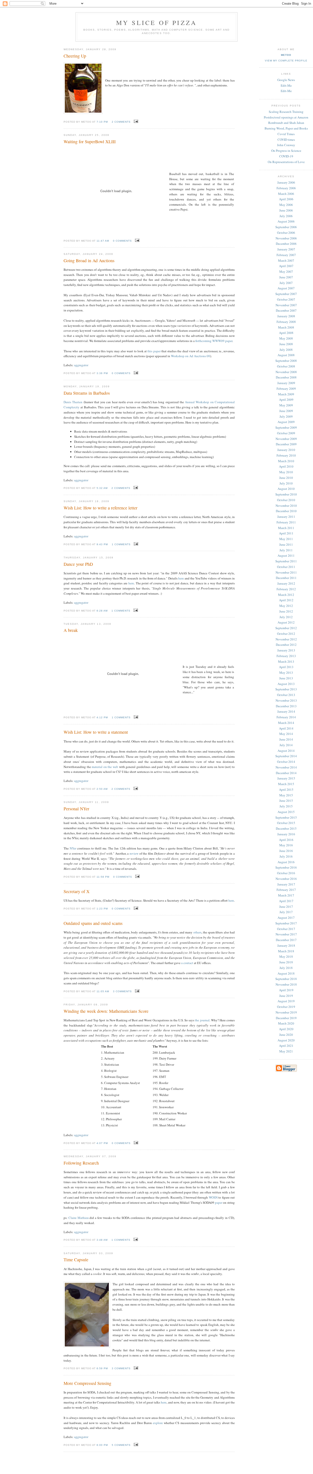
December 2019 (286, 1018)
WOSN (213, 1197)
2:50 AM (102, 789)
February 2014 (286, 717)
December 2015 (286, 828)
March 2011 (286, 528)
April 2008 (286, 332)
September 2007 (286, 294)
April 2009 (286, 399)
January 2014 (286, 711)
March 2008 (286, 327)
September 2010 (286, 494)
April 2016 (286, 839)
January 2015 (286, 778)
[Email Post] (135, 121)
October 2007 (286, 299)
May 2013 (286, 672)
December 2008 (286, 377)
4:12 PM (102, 717)
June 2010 (286, 477)
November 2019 (286, 1012)
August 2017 (286, 917)
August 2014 (286, 750)
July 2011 (286, 550)
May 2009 (286, 405)
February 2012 (286, 589)
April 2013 (286, 667)
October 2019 (286, 1006)
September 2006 (286, 227)
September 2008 (286, 360)
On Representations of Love (286, 162)
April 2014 (286, 728)
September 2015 (286, 817)
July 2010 (286, 483)
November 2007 (286, 305)
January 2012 (286, 583)
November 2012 (286, 639)
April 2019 (286, 990)
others (197, 932)
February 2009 (286, 388)
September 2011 (286, 561)
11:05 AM (103, 991)
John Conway (286, 145)
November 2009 (286, 438)
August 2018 (286, 973)
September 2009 (286, 427)
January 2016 (286, 834)
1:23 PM (102, 908)
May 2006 (286, 204)
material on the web (105, 767)
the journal (202, 1020)
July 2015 (286, 806)
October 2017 (286, 929)
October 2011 (286, 567)
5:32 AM (102, 488)
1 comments (121, 544)
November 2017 (286, 934)
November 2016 (286, 878)
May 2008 (286, 338)
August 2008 (286, 355)
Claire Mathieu (78, 1217)
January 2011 (286, 516)
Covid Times (286, 134)
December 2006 (286, 243)
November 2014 (286, 767)
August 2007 (286, 288)
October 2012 (286, 633)
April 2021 (286, 1045)
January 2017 (286, 884)
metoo (286, 55)
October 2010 (286, 500)
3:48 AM (102, 1239)
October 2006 (286, 232)
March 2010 (286, 461)
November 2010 (286, 505)
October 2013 (286, 695)
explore (158, 1423)
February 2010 (286, 455)
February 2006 (286, 188)
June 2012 (286, 611)
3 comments (122, 991)
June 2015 (286, 800)
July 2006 (286, 216)
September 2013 (286, 689)
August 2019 (286, 1001)
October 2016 (286, 873)
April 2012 (286, 600)
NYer (73, 848)
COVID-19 (286, 156)
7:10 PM (102, 121)
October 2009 (286, 433)
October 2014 (286, 761)
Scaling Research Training (286, 111)
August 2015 (286, 812)
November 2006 (286, 238)
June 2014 (286, 739)
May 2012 (286, 605)
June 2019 (286, 995)
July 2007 (286, 283)
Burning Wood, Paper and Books (286, 128)
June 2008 (286, 344)
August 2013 (286, 684)
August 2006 (286, 221)
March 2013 (286, 661)
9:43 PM (102, 544)
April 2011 (286, 533)
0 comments (122, 240)
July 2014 (286, 745)
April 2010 (286, 466)
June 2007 (286, 277)
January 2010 (286, 450)
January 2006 (286, 182)
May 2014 (286, 733)
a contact (187, 963)
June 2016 (286, 851)
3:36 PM (102, 373)
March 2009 (286, 394)
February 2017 (286, 889)
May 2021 (286, 1051)
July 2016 (286, 856)
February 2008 (286, 321)
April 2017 (286, 901)
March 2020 (286, 1023)
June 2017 (286, 906)
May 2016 (286, 845)
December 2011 (286, 578)
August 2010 (286, 488)
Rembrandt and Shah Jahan (286, 122)
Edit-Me (286, 85)
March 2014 (286, 722)
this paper (153, 351)
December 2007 (286, 310)
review (134, 853)
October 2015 (286, 823)
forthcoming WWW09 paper (213, 341)
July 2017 (286, 912)
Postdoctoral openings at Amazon (286, 117)
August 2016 (286, 862)
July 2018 (286, 968)
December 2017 (286, 940)
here (181, 578)
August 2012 (286, 622)
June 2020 (286, 1034)
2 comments (121, 121)
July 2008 (286, 349)
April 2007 (286, 266)
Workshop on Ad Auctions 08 (190, 356)
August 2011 (286, 555)
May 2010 (286, 472)
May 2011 (286, 539)
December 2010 (286, 511)
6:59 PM (102, 1368)
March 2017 (286, 895)
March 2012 (286, 594)
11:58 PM (103, 876)
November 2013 (286, 700)
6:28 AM (102, 610)
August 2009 (286, 422)
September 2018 (286, 979)
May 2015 (286, 795)
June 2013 (286, 678)
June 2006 (286, 210)
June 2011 (286, 544)
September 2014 (286, 756)
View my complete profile (286, 60)
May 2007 (286, 271)
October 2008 (286, 366)
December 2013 (286, 706)
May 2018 (286, 956)
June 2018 (286, 962)
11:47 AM (103, 240)
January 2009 (286, 383)
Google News (286, 80)
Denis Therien (73, 402)
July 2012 (286, 617)
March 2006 (286, 193)
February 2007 (286, 255)
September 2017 (286, 923)
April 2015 (286, 789)
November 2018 (286, 984)
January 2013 (286, 650)
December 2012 (286, 644)
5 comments (121, 1445)
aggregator (81, 365)
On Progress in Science (286, 150)
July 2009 (286, 416)
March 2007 (286, 260)
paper (218, 1202)
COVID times (286, 139)
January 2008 (286, 316)
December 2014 (286, 773)
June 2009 (286, 411)
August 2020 (286, 1040)
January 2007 (286, 249)
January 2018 (286, 945)
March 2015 (286, 784)
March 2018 (286, 951)
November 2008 (286, 372)
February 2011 (286, 522)
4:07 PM (102, 1143)
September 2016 (286, 867)
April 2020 (286, 1029)
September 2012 (286, 628)
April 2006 (286, 199)
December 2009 (286, 444)
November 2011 (286, 572)
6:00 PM (102, 1445)
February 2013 (286, 656)
